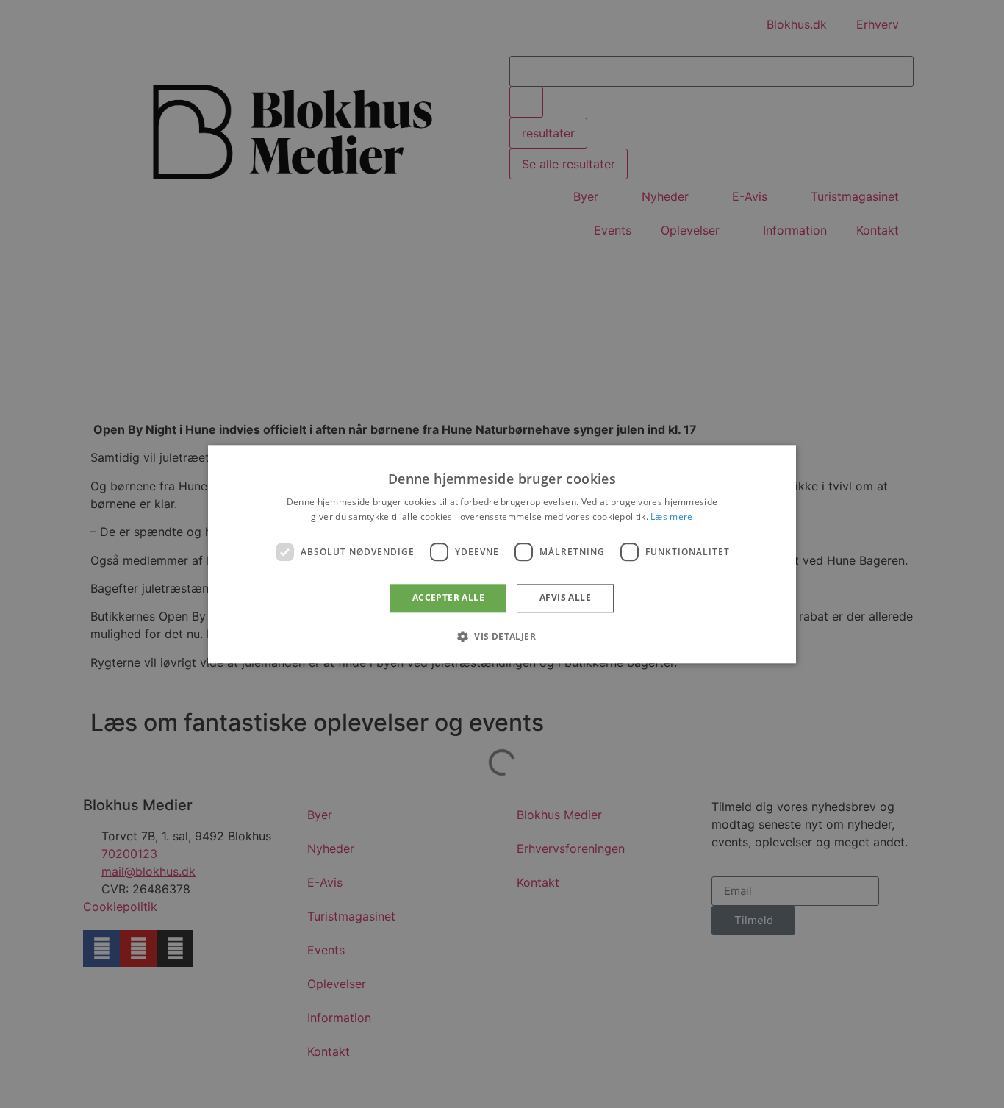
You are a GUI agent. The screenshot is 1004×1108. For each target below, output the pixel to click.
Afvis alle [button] (565, 598)
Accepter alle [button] (448, 598)
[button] (502, 636)
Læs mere (671, 516)
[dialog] (502, 554)
